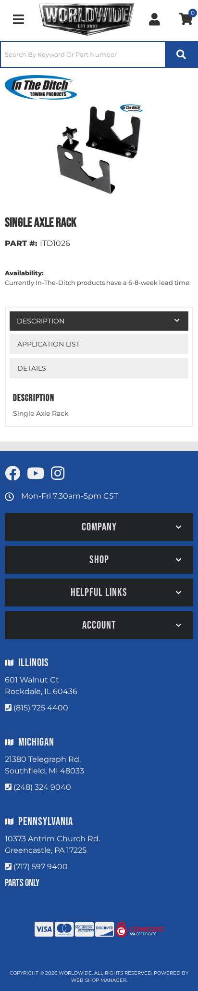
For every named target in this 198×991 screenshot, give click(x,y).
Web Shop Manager (98, 980)
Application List (48, 344)
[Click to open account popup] (154, 19)
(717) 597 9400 (40, 866)
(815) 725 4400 (40, 707)
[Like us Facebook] (12, 473)
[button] (99, 54)
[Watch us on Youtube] (35, 473)
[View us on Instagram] (57, 473)
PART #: (21, 243)
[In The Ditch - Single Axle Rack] (41, 86)
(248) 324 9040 (42, 787)
